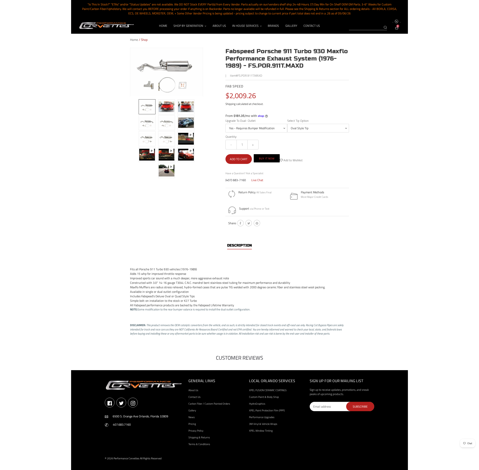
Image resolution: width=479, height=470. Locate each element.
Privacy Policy (195, 431)
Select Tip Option (298, 120)
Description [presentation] (239, 245)
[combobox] (368, 27)
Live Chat (257, 180)
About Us (193, 390)
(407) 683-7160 (235, 180)
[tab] (239, 245)
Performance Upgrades (261, 417)
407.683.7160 (122, 424)
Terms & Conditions (199, 444)
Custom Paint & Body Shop (264, 397)
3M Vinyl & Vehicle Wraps (263, 424)
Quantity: (231, 136)
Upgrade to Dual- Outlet (240, 120)
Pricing (192, 424)
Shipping (230, 104)
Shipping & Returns (199, 437)
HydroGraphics (257, 404)
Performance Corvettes (126, 458)
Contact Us (194, 397)
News (191, 417)
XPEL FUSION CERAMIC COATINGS (268, 390)
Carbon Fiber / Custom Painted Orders (209, 404)
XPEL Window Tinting (261, 431)
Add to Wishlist (293, 160)
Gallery (192, 410)
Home (134, 39)
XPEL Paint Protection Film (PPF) (267, 410)
